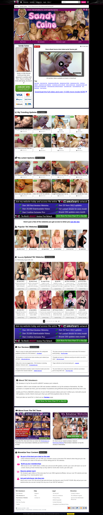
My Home (23, 42)
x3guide (77, 363)
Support (36, 493)
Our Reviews (19, 493)
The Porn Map (64, 353)
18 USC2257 (56, 493)
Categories (39, 2)
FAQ (35, 495)
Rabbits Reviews (38, 370)
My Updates (41, 42)
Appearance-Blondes (53, 83)
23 (58, 321)
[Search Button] (79, 2)
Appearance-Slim (74, 83)
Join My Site (75, 222)
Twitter (18, 504)
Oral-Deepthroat (77, 86)
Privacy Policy (63, 513)
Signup (83, 2)
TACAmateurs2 (45, 441)
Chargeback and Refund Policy (60, 504)
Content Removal (57, 502)
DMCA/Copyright (57, 500)
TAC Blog (18, 500)
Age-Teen (36, 83)
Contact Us (37, 497)
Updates (32, 2)
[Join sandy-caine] (61, 64)
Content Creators (75, 493)
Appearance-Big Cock (81, 85)
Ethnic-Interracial (70, 85)
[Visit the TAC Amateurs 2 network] (32, 426)
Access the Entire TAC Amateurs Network (23, 88)
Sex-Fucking (43, 88)
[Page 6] (56, 321)
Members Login (60, 42)
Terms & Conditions (58, 495)
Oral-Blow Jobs (67, 86)
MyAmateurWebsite (58, 443)
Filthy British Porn (25, 359)
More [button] (49, 2)
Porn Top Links (69, 370)
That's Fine (70, 513)
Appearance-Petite (64, 83)
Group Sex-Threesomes (40, 86)
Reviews (47, 397)
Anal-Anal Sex (43, 83)
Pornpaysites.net (33, 365)
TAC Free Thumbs (20, 502)
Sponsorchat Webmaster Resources (77, 498)
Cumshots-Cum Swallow (45, 85)
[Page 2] (54, 321)
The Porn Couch (60, 359)
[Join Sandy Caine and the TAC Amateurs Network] (19, 94)
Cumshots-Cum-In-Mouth (58, 85)
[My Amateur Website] (70, 426)
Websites (25, 2)
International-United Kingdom (55, 86)
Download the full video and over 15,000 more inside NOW (60, 91)
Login (44, 2)
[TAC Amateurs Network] (16, 2)
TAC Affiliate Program (76, 495)
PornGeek (39, 353)
